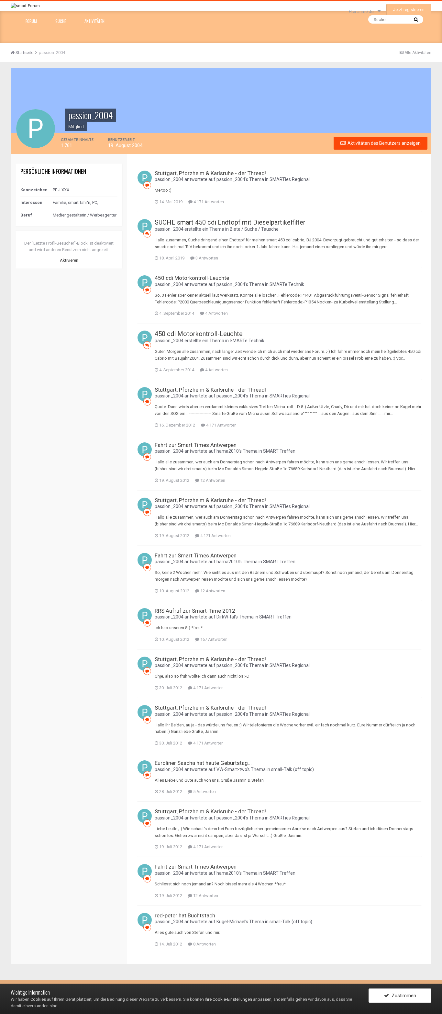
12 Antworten (212, 480)
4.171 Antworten (208, 201)
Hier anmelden (363, 11)
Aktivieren (69, 260)
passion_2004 (169, 179)
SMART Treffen (279, 451)
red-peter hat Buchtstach (185, 915)
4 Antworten (216, 313)
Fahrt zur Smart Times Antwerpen (196, 445)
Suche (60, 21)
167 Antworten (213, 639)
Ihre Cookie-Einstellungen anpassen (238, 999)
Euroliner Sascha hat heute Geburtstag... (203, 763)
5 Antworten (204, 791)
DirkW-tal (225, 616)
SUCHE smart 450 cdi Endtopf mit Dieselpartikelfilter (230, 222)
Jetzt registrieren (409, 9)
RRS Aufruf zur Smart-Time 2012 (195, 610)
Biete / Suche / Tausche (254, 229)
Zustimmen (402, 995)
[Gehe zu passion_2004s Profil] (145, 178)
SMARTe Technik (287, 284)
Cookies (38, 999)
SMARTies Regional (290, 179)
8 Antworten (204, 944)
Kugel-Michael (230, 921)
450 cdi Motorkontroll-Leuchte (192, 278)
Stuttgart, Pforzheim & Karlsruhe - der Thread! (210, 173)
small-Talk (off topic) (292, 769)
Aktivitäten (94, 21)
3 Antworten (206, 258)
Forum (31, 21)
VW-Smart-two (231, 769)
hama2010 (227, 451)
